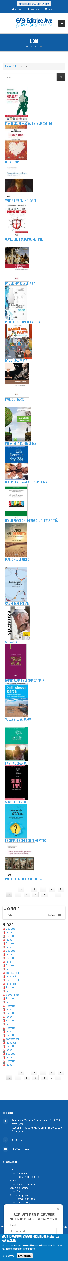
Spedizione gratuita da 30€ (34, 3)
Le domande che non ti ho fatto (25, 840)
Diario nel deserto (17, 559)
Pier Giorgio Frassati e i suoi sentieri (29, 123)
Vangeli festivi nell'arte (20, 200)
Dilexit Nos (12, 162)
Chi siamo (22, 1173)
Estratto (10, 928)
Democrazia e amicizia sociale (24, 680)
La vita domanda (16, 763)
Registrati (34, 9)
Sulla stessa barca (18, 719)
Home (27, 46)
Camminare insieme (17, 603)
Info (11, 1169)
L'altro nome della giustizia (23, 879)
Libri (34, 46)
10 (45, 894)
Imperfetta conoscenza (20, 443)
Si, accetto (8, 1256)
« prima (9, 889)
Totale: (51, 915)
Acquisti (14, 1180)
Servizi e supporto (19, 1188)
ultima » (33, 899)
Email (13, 1225)
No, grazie (24, 1255)
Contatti (21, 1191)
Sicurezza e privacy (19, 1195)
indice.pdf (11, 976)
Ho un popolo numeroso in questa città (31, 520)
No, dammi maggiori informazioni (18, 1249)
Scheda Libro (12, 995)
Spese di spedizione (27, 1184)
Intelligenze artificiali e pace (24, 322)
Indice (9, 932)
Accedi (18, 9)
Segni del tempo (15, 802)
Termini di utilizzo (26, 1199)
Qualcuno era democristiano (24, 239)
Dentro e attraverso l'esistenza (26, 482)
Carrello (52, 9)
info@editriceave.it (21, 1149)
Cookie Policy (23, 1202)
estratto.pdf (12, 973)
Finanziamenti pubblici (28, 1177)
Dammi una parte (16, 360)
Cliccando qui (7, 1245)
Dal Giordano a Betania (20, 283)
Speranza (11, 642)
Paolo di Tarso (15, 399)
